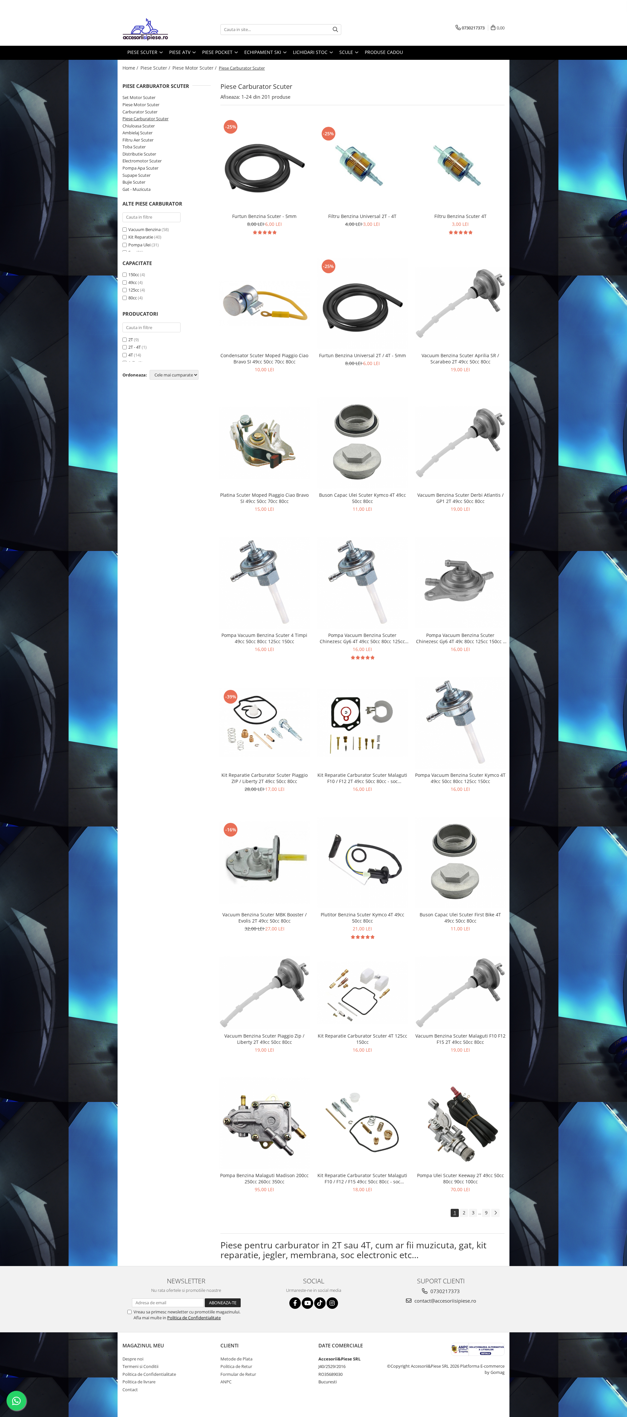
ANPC (226, 1382)
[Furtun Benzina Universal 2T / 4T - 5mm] (362, 303)
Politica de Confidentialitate (194, 1318)
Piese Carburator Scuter (145, 119)
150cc (133, 274)
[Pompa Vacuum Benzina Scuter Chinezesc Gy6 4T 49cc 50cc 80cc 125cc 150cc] (362, 582)
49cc (132, 282)
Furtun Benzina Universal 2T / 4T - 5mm (362, 355)
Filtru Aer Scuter (137, 140)
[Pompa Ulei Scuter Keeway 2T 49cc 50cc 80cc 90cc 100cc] (460, 1123)
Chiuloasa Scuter (138, 126)
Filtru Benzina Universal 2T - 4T (362, 216)
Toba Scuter (134, 147)
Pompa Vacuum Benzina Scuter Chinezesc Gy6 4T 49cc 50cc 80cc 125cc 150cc (362, 638)
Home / (130, 68)
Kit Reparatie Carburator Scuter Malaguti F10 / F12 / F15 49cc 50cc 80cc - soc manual (362, 1178)
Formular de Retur (238, 1374)
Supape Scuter (136, 175)
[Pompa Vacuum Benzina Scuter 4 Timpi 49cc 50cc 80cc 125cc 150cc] (264, 582)
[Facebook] (295, 1303)
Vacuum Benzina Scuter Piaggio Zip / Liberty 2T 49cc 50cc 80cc (264, 1039)
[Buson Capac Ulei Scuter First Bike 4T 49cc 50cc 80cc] (460, 862)
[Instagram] (332, 1303)
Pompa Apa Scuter (140, 168)
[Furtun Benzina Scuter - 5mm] (264, 164)
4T (130, 355)
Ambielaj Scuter (137, 133)
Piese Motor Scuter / (195, 68)
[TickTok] (320, 1303)
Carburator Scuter (139, 112)
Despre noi (132, 1359)
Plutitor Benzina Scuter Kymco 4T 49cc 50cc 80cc (362, 917)
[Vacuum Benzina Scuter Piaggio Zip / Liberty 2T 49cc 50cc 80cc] (264, 992)
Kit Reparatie (140, 237)
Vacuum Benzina (144, 229)
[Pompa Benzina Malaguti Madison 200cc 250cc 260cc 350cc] (264, 1123)
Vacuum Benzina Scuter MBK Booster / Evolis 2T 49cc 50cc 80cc (264, 917)
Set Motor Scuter (138, 97)
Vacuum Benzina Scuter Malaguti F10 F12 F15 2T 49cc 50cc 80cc (460, 1039)
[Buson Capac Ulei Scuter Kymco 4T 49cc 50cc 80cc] (362, 443)
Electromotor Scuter (142, 161)
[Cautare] (335, 29)
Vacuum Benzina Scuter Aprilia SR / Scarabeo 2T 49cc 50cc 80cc (460, 358)
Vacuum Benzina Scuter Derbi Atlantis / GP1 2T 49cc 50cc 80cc (460, 498)
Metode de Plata (236, 1359)
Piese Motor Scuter (140, 105)
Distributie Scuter (139, 154)
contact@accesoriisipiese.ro (444, 1300)
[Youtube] (307, 1303)
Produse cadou (384, 52)
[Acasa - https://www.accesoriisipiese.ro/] (155, 29)
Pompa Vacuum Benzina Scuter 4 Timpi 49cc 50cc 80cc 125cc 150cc (264, 638)
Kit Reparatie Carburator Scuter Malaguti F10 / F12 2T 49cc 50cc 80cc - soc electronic (362, 778)
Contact (130, 1389)
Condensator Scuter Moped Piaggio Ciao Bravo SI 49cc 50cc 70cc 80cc (264, 358)
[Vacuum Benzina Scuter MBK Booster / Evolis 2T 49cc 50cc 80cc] (264, 862)
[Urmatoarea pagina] (495, 1213)
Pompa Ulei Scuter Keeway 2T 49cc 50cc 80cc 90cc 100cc (460, 1178)
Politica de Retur (236, 1366)
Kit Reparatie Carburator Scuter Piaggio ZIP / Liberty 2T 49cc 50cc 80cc (264, 778)
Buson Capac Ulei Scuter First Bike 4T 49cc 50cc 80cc (460, 917)
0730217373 (444, 1291)
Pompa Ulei (139, 245)
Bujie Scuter (133, 182)
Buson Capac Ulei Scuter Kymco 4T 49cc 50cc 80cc (362, 498)
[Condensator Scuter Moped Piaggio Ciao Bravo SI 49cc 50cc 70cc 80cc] (264, 303)
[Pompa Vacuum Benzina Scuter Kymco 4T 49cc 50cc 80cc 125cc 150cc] (460, 723)
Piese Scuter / (155, 68)
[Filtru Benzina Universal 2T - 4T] (362, 163)
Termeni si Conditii (140, 1366)
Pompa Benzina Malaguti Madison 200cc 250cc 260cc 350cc (264, 1178)
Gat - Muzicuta (136, 189)
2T (130, 339)
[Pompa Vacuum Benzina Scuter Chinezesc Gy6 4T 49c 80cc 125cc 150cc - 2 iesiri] (460, 582)
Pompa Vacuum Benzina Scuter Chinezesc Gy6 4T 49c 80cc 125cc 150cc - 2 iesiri (460, 638)
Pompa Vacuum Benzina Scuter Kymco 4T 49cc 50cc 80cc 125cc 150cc (460, 778)
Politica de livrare (138, 1382)
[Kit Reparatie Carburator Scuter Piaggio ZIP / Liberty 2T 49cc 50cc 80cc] (264, 722)
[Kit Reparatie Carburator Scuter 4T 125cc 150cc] (362, 992)
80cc (132, 298)
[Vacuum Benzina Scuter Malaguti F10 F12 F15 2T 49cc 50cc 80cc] (460, 992)
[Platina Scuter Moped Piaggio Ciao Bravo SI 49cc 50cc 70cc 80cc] (264, 443)
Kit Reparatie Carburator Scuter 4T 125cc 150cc (362, 1039)
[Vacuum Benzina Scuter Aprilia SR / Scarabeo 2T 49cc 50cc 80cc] (460, 303)
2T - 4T (134, 347)
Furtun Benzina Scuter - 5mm (264, 216)
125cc (133, 290)
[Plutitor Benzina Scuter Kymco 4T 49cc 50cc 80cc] (362, 862)
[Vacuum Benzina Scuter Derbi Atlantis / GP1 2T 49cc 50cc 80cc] (460, 442)
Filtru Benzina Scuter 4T (460, 216)
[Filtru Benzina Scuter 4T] (460, 163)
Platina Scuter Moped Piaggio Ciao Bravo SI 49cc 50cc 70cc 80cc (264, 498)
